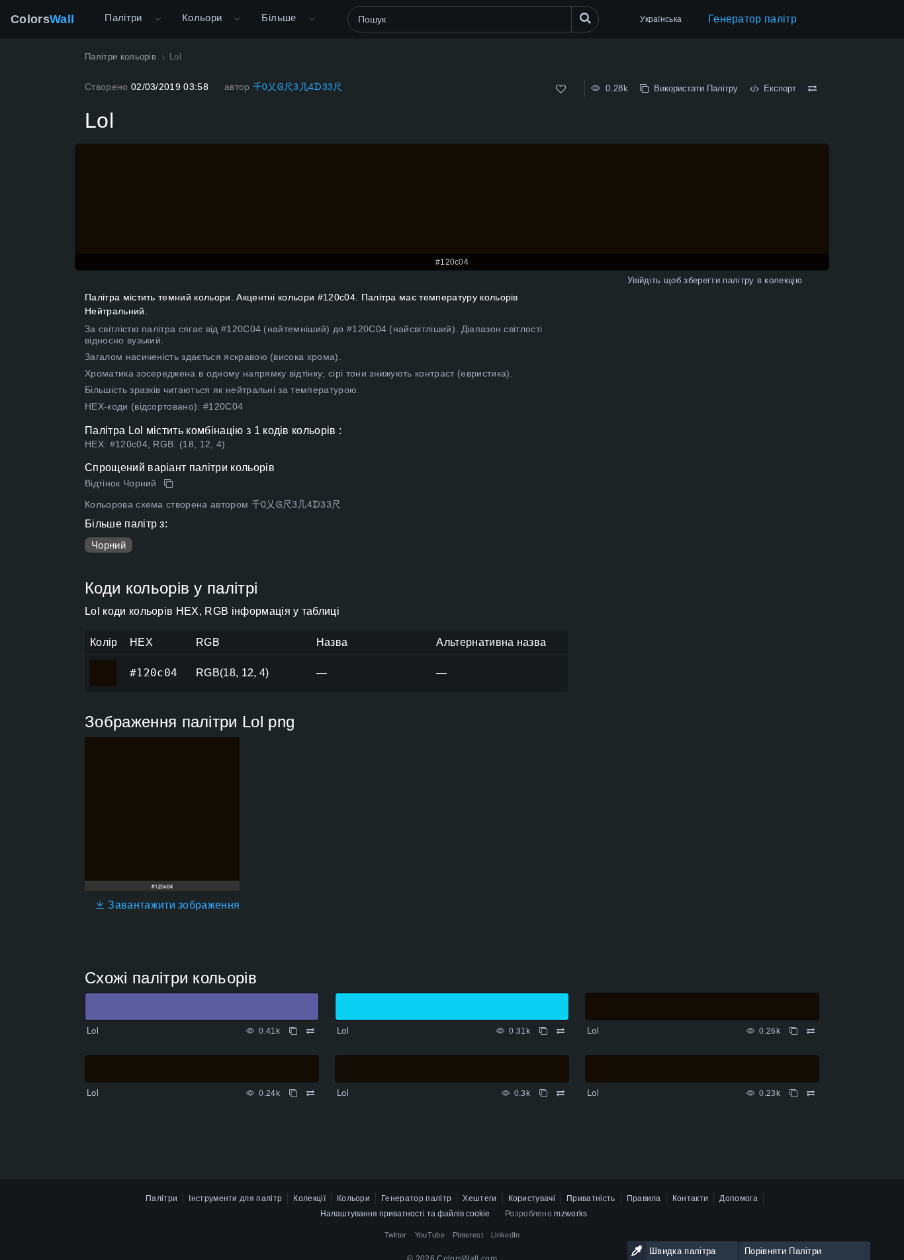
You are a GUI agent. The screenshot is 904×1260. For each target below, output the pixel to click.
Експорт (777, 88)
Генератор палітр (752, 18)
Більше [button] (278, 17)
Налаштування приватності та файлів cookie (405, 1213)
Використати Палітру (693, 88)
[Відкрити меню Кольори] (237, 19)
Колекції (309, 1198)
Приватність (590, 1198)
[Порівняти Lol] (812, 88)
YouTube (430, 1235)
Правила (644, 1198)
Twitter (395, 1235)
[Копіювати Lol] (169, 484)
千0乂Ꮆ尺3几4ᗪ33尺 (298, 86)
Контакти (690, 1198)
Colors (42, 19)
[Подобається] (560, 89)
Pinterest (468, 1235)
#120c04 (103, 663)
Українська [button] (661, 19)
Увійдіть (644, 280)
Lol (93, 1031)
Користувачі (532, 1198)
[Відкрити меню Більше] (157, 19)
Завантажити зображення (172, 905)
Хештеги (479, 1198)
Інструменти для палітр (235, 1198)
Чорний (108, 545)
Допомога (738, 1198)
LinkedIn (505, 1235)
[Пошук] (585, 19)
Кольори (202, 17)
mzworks (570, 1213)
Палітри (123, 17)
